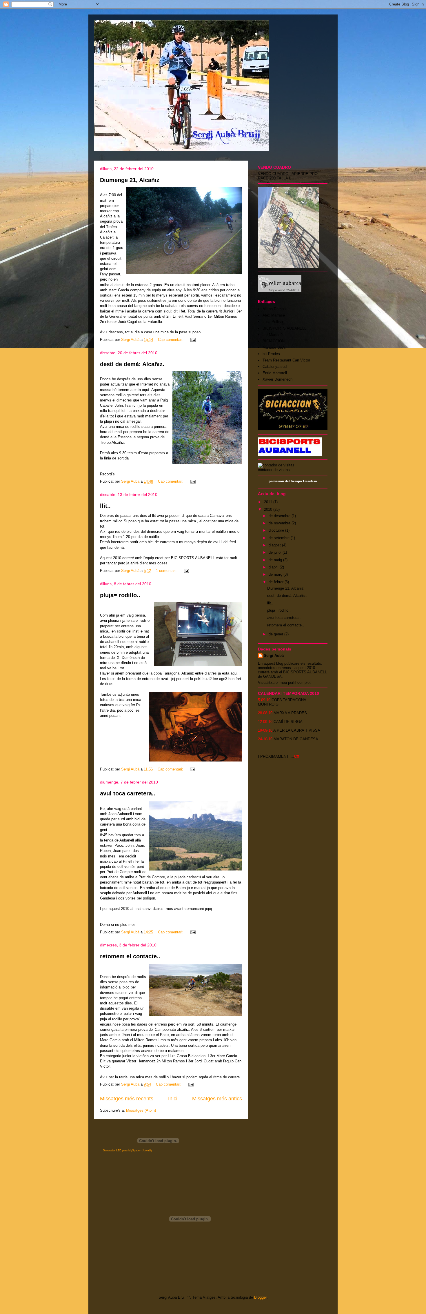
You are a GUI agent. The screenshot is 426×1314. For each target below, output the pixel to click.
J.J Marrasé (273, 334)
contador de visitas (274, 470)
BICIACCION (274, 341)
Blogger (260, 1297)
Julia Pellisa (273, 321)
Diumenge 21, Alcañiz (129, 180)
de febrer (277, 582)
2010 (268, 509)
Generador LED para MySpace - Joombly (127, 1150)
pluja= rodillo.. (120, 595)
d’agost (275, 545)
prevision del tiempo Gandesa (293, 481)
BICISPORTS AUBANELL (284, 328)
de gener (276, 634)
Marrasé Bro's (274, 347)
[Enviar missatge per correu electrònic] (192, 339)
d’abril (274, 567)
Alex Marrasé (274, 315)
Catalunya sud (275, 366)
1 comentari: (167, 570)
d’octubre (277, 530)
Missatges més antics (217, 1099)
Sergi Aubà (274, 655)
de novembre (280, 523)
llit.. (105, 506)
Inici (172, 1099)
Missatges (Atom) (141, 1110)
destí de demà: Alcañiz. (132, 364)
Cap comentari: (171, 339)
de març (276, 574)
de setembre (280, 538)
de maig (276, 560)
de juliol (276, 552)
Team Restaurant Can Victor (286, 360)
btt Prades (271, 354)
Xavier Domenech (277, 379)
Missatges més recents (126, 1099)
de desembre (280, 516)
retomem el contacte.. (130, 956)
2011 (268, 502)
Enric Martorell (275, 373)
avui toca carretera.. (127, 793)
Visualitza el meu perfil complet (284, 682)
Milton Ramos (274, 309)
